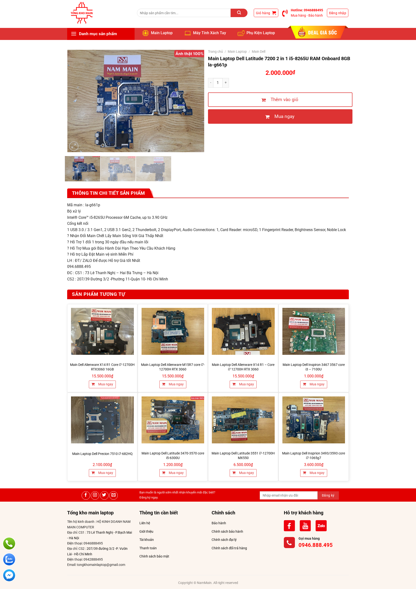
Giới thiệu (146, 531)
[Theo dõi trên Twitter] (104, 495)
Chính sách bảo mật (154, 556)
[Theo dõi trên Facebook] (86, 495)
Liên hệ (144, 523)
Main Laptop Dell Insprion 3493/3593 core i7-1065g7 (313, 455)
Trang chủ (215, 51)
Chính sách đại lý (224, 540)
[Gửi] (239, 13)
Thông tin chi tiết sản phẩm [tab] (108, 193)
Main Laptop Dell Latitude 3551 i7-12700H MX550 (243, 455)
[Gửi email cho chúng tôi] (113, 495)
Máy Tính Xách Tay (209, 33)
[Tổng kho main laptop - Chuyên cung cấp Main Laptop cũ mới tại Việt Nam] (81, 12)
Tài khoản (146, 540)
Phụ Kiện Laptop (261, 33)
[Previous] (76, 101)
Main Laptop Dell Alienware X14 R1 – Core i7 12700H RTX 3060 (243, 367)
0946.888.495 (316, 545)
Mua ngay (105, 384)
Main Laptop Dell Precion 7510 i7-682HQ (102, 454)
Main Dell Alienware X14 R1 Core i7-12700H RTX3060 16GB (102, 367)
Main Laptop (162, 33)
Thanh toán (148, 548)
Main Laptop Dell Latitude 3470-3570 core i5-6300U (173, 455)
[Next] (195, 101)
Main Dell (258, 51)
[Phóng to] (73, 146)
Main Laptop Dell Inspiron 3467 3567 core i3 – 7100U (314, 367)
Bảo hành (219, 523)
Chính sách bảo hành (227, 531)
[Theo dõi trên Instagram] (95, 495)
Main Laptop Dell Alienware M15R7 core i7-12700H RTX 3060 (173, 367)
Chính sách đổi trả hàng (229, 548)
